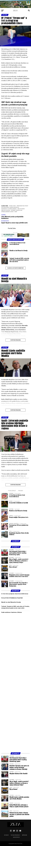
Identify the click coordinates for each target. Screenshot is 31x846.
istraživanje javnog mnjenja (10, 207)
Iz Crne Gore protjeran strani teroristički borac (14, 594)
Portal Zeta (12, 228)
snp (16, 211)
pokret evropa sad (17, 210)
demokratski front (22, 205)
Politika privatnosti (15, 835)
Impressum (24, 835)
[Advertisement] (15, 683)
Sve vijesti (6, 835)
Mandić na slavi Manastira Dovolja (11, 602)
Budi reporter (16, 837)
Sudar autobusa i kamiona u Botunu (11, 612)
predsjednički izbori (8, 211)
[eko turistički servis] (15, 236)
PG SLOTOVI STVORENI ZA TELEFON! (12, 598)
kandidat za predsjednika (9, 208)
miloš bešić (21, 208)
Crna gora (13, 205)
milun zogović (6, 210)
